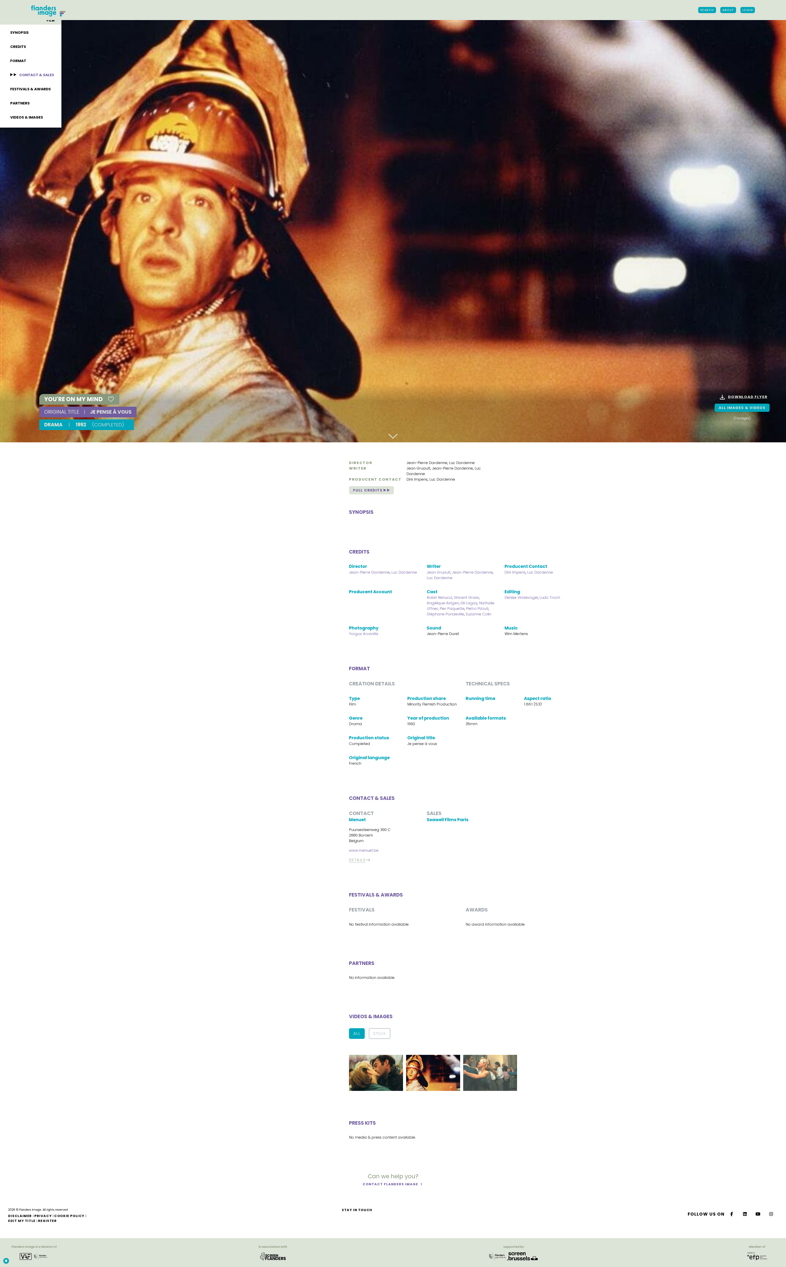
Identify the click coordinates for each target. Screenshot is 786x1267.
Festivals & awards (30, 89)
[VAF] (34, 1256)
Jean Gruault (418, 468)
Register (47, 1220)
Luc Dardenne (462, 462)
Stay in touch (357, 1210)
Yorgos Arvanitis (363, 633)
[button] (376, 1072)
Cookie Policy (69, 1216)
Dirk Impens (417, 479)
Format (18, 60)
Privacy (43, 1216)
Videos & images (26, 117)
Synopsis (19, 32)
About (728, 10)
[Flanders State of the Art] (497, 1256)
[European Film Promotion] (757, 1256)
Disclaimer (20, 1216)
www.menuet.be (363, 850)
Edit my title (22, 1220)
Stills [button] (379, 1033)
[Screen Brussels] (522, 1256)
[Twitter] (745, 1214)
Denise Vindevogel (521, 597)
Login (747, 10)
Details (357, 860)
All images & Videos (742, 407)
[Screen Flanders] (273, 1256)
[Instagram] (771, 1214)
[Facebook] (731, 1214)
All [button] (356, 1033)
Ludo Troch (550, 597)
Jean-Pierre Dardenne (427, 462)
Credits (18, 46)
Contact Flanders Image (391, 1184)
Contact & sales (36, 74)
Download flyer (747, 396)
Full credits (368, 490)
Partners (20, 103)
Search (707, 10)
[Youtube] (758, 1214)
